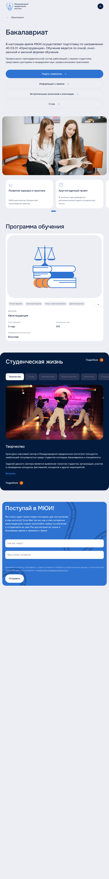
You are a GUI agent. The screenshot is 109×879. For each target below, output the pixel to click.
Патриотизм (48, 376)
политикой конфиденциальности (52, 570)
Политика (89, 376)
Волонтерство (69, 376)
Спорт (31, 376)
